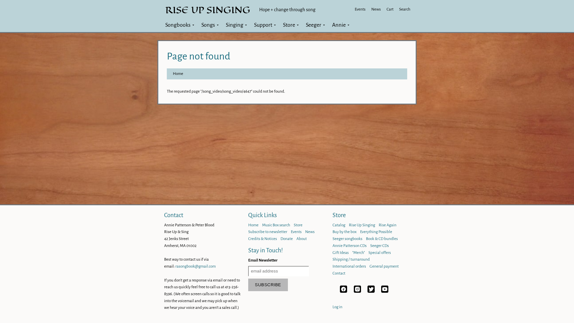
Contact (173, 215)
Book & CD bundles (382, 239)
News (376, 9)
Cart (390, 9)
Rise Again (387, 225)
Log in (337, 307)
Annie (339, 25)
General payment (384, 266)
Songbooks (178, 25)
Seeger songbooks (347, 239)
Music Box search (276, 225)
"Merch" (358, 253)
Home (178, 74)
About (301, 239)
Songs (208, 25)
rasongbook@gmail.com (195, 266)
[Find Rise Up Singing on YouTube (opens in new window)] (384, 291)
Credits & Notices (262, 239)
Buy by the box (345, 232)
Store (289, 25)
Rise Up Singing (362, 225)
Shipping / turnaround (351, 259)
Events (360, 9)
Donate (286, 239)
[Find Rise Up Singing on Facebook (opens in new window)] (343, 291)
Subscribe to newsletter (267, 232)
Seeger (313, 25)
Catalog (339, 225)
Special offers (379, 253)
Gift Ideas (341, 253)
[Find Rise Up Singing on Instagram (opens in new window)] (357, 291)
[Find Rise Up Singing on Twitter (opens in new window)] (371, 291)
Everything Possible (376, 232)
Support (263, 25)
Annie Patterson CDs (350, 246)
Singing (234, 25)
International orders (349, 266)
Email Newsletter (263, 260)
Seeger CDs (379, 246)
